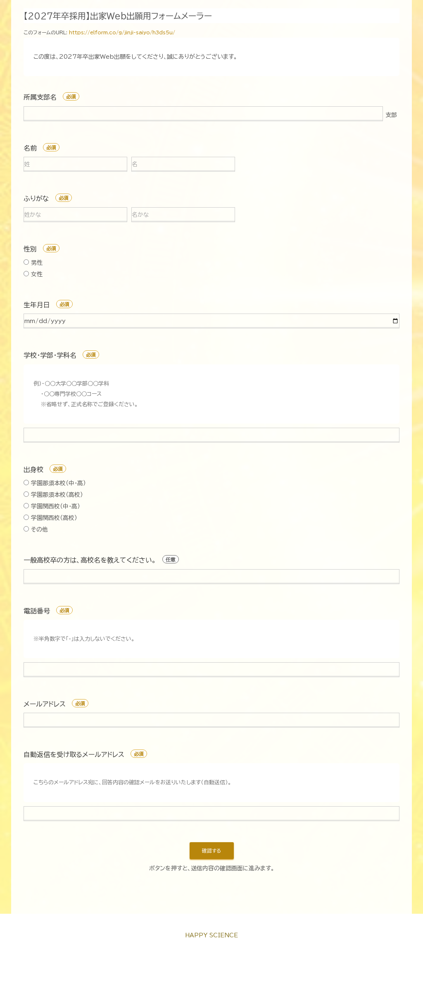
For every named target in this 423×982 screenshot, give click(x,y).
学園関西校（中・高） (54, 506)
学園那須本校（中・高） (57, 483)
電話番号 (37, 611)
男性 (36, 263)
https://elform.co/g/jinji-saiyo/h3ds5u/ (122, 32)
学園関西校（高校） (53, 518)
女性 (36, 274)
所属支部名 (40, 97)
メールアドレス (45, 704)
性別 (30, 249)
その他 (38, 529)
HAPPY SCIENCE (211, 935)
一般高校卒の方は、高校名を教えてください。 (90, 560)
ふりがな (36, 198)
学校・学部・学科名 (50, 355)
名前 (30, 148)
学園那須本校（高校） (56, 495)
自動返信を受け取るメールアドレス (74, 754)
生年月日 (37, 305)
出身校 (33, 469)
